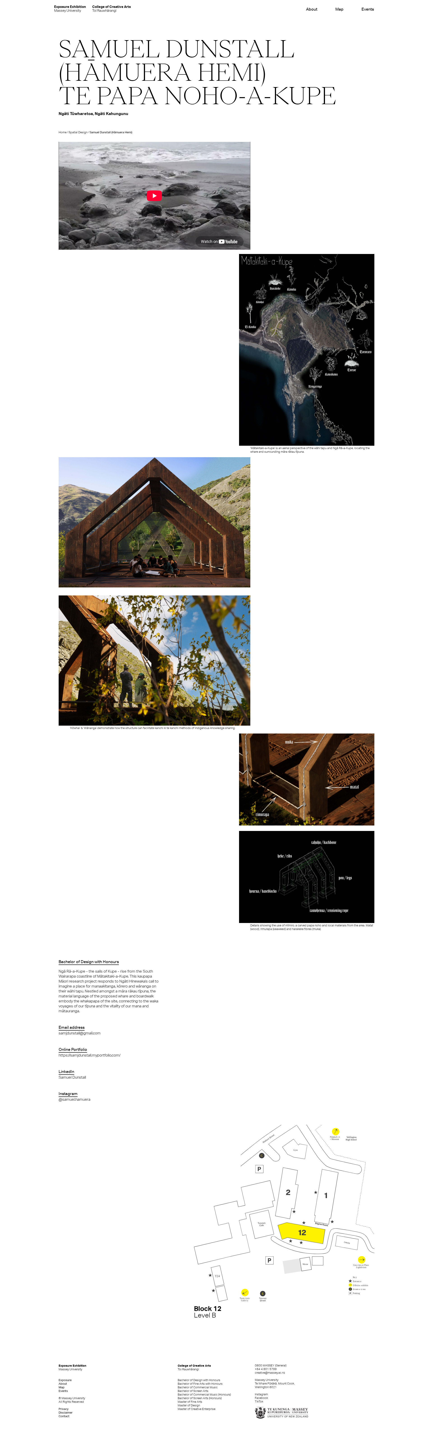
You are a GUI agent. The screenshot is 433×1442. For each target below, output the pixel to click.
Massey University (70, 8)
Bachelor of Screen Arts (193, 1391)
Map (339, 9)
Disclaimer (66, 1412)
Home (63, 132)
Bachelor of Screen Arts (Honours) (200, 1398)
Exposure (65, 1380)
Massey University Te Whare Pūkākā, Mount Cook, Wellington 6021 (275, 1383)
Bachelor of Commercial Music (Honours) (204, 1394)
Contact (64, 1416)
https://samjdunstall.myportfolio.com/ (89, 1055)
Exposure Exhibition (72, 1367)
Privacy (64, 1409)
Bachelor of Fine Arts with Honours (200, 1383)
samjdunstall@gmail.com (80, 1033)
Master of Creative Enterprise (196, 1409)
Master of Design (189, 1405)
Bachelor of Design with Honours (199, 1380)
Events (368, 9)
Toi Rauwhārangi (111, 8)
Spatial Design (78, 132)
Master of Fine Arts (190, 1401)
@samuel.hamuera (74, 1099)
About (311, 9)
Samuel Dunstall (72, 1077)
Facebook (261, 1398)
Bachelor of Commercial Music (198, 1387)
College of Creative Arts (194, 1367)
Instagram (261, 1394)
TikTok (259, 1401)
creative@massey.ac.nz (270, 1372)
